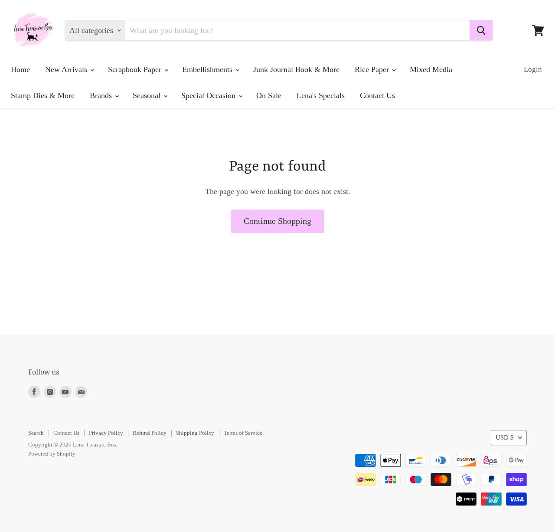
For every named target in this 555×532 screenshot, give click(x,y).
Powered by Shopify (51, 453)
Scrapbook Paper (135, 69)
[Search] (481, 30)
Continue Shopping (277, 221)
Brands (102, 95)
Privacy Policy (106, 433)
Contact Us (377, 95)
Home (20, 69)
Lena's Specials (321, 95)
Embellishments (208, 69)
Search (36, 433)
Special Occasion (209, 95)
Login (533, 69)
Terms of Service (243, 433)
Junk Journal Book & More (296, 69)
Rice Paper (373, 69)
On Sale (268, 95)
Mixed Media (431, 69)
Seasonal (148, 95)
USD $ (505, 437)
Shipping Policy (195, 433)
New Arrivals (67, 69)
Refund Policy (149, 433)
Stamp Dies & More (43, 95)
